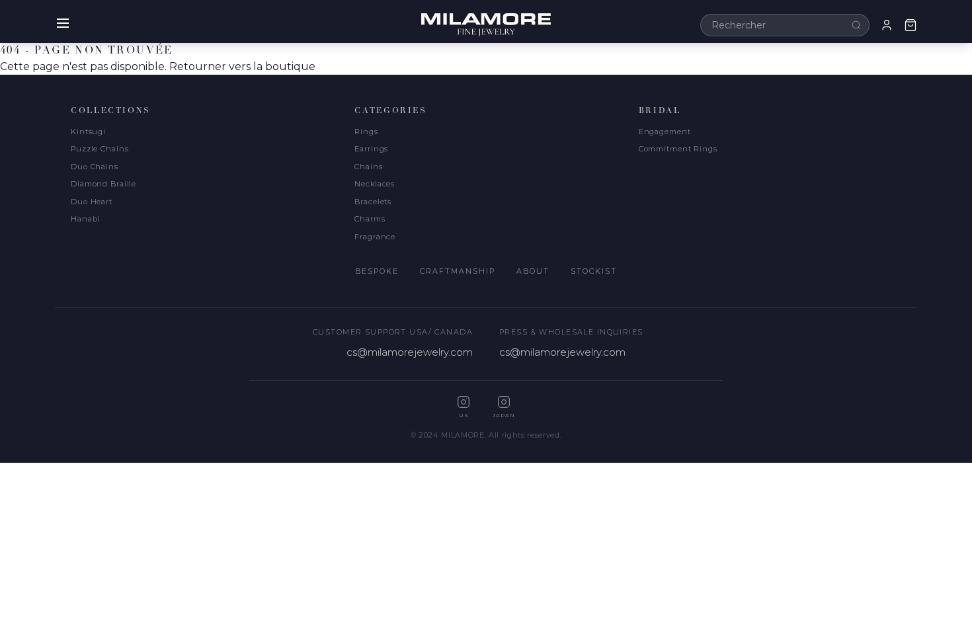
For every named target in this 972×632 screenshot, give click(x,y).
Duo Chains (94, 166)
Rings (366, 131)
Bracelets (372, 201)
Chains (368, 166)
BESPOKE (377, 271)
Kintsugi (88, 131)
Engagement (665, 131)
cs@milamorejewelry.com (409, 352)
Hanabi (85, 218)
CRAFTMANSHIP (457, 271)
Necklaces (374, 183)
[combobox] (785, 25)
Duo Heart (91, 201)
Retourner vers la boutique (242, 66)
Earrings (371, 148)
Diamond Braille (103, 183)
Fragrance (374, 236)
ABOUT (532, 271)
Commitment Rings (678, 148)
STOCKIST (594, 271)
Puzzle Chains (99, 148)
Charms (369, 218)
